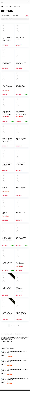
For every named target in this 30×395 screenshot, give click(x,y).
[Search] (27, 2)
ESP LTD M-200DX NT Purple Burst (7, 86)
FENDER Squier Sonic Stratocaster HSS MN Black (21, 114)
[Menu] (1, 2)
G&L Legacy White (5, 213)
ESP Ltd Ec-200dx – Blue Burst (21, 62)
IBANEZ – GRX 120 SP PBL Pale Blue (21, 237)
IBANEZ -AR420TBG (19, 288)
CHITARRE (9, 6)
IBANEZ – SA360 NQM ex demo (6, 288)
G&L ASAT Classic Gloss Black (21, 139)
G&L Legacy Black (5, 188)
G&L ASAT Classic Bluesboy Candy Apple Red (7, 140)
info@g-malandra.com (7, 341)
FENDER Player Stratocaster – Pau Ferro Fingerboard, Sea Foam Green (21, 88)
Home (2, 6)
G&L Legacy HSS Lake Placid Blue (20, 188)
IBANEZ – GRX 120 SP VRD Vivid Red (7, 263)
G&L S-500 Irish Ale (20, 213)
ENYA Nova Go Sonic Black (20, 38)
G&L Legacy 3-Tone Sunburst (20, 163)
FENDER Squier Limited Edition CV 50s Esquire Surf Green (6, 114)
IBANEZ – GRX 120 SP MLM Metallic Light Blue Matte (7, 238)
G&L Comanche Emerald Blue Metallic (7, 164)
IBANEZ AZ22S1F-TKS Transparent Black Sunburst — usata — (7, 314)
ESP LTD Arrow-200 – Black (6, 62)
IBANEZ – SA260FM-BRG (20, 263)
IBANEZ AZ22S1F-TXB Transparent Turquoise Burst (21, 313)
